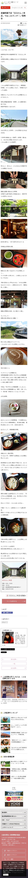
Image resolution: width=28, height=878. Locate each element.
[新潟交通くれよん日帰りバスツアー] (14, 799)
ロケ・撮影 (10, 859)
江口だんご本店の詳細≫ (17, 595)
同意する (6, 874)
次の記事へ (14, 668)
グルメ (4, 622)
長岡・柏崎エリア (7, 612)
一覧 (14, 664)
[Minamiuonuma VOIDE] (14, 804)
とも (16, 633)
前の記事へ (14, 659)
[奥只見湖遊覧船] (14, 794)
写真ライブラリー (12, 851)
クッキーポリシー (17, 870)
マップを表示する (12, 601)
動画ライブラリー (12, 855)
